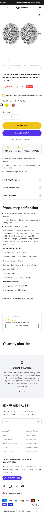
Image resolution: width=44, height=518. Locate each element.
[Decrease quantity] (7, 117)
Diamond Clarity (31, 443)
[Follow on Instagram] (10, 486)
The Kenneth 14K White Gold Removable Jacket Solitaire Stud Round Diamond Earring (21, 68)
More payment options (22, 139)
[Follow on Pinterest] (16, 486)
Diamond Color (31, 448)
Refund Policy (30, 435)
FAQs (4, 448)
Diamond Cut (30, 439)
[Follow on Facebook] (4, 486)
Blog (4, 435)
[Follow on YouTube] (22, 486)
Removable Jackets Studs (18, 65)
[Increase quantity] (16, 117)
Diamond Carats (31, 452)
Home (4, 65)
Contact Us (7, 452)
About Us (6, 431)
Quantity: (6, 112)
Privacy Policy (8, 439)
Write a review (22, 326)
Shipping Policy (31, 431)
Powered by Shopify (30, 511)
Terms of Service (9, 443)
